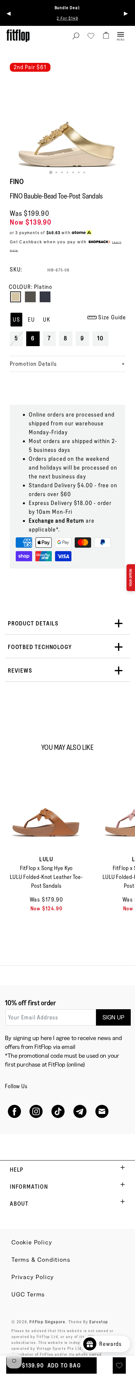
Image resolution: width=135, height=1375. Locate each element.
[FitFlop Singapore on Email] (101, 1111)
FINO (17, 181)
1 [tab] (50, 172)
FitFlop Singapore (47, 1321)
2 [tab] (56, 172)
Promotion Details (33, 363)
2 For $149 (67, 18)
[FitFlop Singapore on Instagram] (36, 1111)
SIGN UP (113, 1017)
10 (100, 338)
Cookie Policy (31, 1242)
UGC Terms (28, 1294)
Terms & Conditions (40, 1259)
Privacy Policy (32, 1277)
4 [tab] (67, 172)
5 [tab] (73, 172)
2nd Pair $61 (30, 67)
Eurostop (98, 1321)
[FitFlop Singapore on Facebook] (14, 1111)
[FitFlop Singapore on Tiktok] (58, 1111)
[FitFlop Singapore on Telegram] (79, 1111)
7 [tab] (84, 172)
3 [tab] (62, 172)
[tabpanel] (67, 122)
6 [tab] (79, 172)
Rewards (113, 1343)
